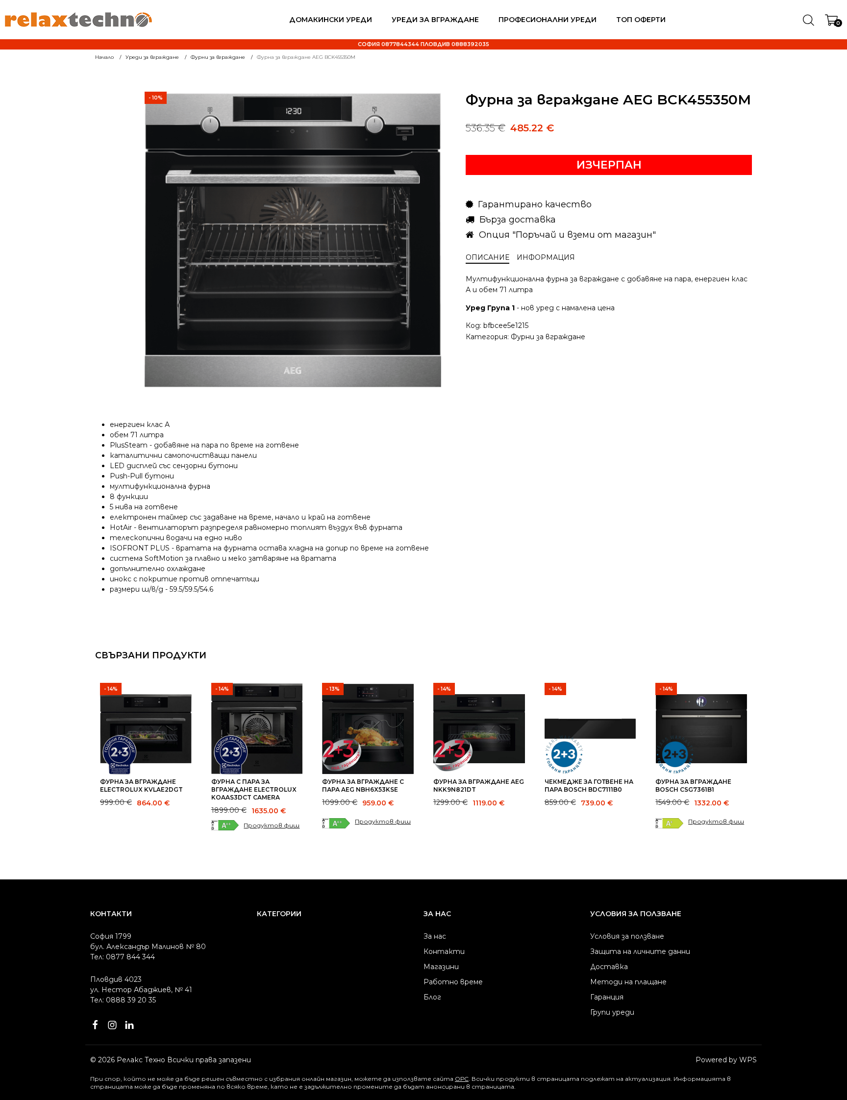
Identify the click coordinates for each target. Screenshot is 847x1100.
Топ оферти (641, 19)
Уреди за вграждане (435, 19)
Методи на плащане (628, 981)
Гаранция (606, 997)
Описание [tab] (487, 257)
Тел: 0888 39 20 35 (123, 1000)
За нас (435, 936)
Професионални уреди (547, 19)
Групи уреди (612, 1012)
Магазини (441, 966)
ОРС (462, 1078)
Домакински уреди (330, 19)
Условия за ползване (627, 936)
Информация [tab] (546, 257)
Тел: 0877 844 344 (122, 956)
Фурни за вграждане (548, 336)
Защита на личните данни (640, 951)
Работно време (453, 981)
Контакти (444, 951)
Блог (432, 997)
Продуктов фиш (271, 825)
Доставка (609, 966)
